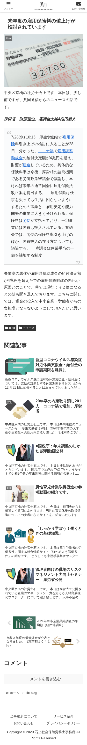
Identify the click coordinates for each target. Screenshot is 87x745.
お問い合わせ (24, 723)
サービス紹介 (63, 716)
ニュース (29, 328)
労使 (26, 220)
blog (12, 328)
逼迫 (26, 165)
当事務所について (23, 716)
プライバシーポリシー (63, 723)
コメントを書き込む (43, 679)
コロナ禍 (46, 151)
